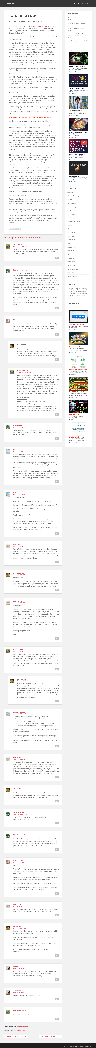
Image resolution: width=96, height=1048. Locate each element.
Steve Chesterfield (19, 812)
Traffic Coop (71, 265)
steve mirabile (17, 788)
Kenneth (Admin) (27, 21)
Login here (23, 1027)
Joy (14, 450)
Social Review (72, 262)
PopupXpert (71, 240)
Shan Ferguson (18, 649)
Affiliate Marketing (73, 196)
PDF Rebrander (72, 236)
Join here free (20, 1031)
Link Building (71, 210)
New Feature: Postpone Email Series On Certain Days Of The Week (77, 35)
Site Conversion (72, 258)
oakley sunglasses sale (20, 1010)
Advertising (71, 192)
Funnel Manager (72, 207)
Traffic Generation (73, 269)
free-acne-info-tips (19, 834)
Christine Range (18, 861)
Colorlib (77, 1046)
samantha (16, 544)
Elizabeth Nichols (19, 712)
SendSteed (71, 251)
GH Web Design (17, 905)
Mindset (70, 225)
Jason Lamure (17, 269)
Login (73, 3)
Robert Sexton (18, 601)
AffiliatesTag (17, 245)
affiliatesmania (18, 573)
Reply (57, 257)
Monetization (72, 229)
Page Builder (71, 232)
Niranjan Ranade (22, 371)
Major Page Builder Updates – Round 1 (77, 29)
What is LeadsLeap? (83, 3)
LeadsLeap (10, 3)
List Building (38, 21)
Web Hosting (71, 273)
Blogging (70, 199)
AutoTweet (17, 991)
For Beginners (72, 203)
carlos (15, 967)
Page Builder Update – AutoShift (77, 41)
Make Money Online (74, 221)
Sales (69, 243)
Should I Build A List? (14, 228)
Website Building (73, 276)
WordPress (89, 1046)
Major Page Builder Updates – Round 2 (77, 24)
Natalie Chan (17, 757)
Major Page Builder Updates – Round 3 (77, 18)
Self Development (73, 247)
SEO (69, 254)
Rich (14, 493)
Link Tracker (71, 214)
